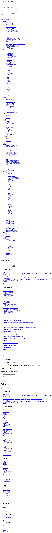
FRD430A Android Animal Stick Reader (11, 318)
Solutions (5, 21)
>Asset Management (10, 36)
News (7, 245)
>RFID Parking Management (11, 32)
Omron (9, 205)
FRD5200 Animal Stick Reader (9, 345)
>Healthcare (8, 105)
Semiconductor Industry (10, 146)
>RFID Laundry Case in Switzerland (13, 41)
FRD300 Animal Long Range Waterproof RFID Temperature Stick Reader (18, 322)
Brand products (9, 195)
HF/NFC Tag (11, 187)
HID (9, 196)
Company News (11, 246)
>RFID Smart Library (10, 48)
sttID (9, 207)
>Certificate (8, 131)
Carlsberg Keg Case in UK (11, 167)
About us (7, 239)
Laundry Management (10, 227)
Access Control (9, 156)
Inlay (9, 189)
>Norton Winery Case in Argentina (13, 40)
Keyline (9, 210)
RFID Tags (8, 184)
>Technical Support (9, 127)
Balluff (9, 203)
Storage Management (10, 155)
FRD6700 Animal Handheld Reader (10, 349)
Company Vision (11, 241)
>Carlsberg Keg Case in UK (11, 45)
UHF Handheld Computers (13, 178)
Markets (4, 97)
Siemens (9, 202)
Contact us (5, 136)
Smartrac (10, 214)
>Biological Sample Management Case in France (15, 44)
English (3, 14)
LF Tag (9, 186)
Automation (8, 220)
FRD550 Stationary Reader (8, 347)
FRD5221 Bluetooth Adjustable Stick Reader (12, 320)
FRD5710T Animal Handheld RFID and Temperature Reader (15, 324)
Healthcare (8, 224)
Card (9, 191)
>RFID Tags (8, 63)
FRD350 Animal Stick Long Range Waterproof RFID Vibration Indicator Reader (19, 334)
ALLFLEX (10, 213)
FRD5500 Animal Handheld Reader (10, 340)
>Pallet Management (10, 28)
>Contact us (8, 138)
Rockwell (10, 204)
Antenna (10, 179)
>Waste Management (10, 106)
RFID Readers (8, 172)
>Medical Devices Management (12, 31)
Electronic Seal (11, 194)
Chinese (2, 15)
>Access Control (9, 35)
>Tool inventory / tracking (11, 108)
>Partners (7, 116)
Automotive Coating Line (11, 147)
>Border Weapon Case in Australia (13, 38)
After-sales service (9, 254)
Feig (9, 215)
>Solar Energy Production (11, 27)
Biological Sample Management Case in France (15, 165)
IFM (9, 201)
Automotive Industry (10, 223)
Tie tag (9, 193)
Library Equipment (12, 182)
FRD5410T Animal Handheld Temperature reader (13, 336)
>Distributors (8, 115)
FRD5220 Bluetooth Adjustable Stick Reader (12, 329)
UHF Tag (10, 188)
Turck (9, 199)
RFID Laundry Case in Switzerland (13, 163)
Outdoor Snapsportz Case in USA (12, 161)
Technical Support (9, 244)
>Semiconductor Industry (11, 24)
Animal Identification (12, 185)
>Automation (8, 100)
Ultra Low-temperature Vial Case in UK (14, 168)
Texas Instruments (11, 212)
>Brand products (9, 74)
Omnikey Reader (11, 176)
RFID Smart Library (10, 170)
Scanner (9, 181)
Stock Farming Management (11, 145)
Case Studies (8, 250)
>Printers (7, 96)
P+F (9, 197)
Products (5, 49)
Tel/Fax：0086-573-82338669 (9, 362)
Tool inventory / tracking (10, 228)
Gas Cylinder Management (11, 152)
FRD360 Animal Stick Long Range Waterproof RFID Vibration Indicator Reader (19, 327)
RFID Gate (10, 180)
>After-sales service (10, 139)
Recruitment (8, 255)
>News (7, 128)
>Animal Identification (10, 99)
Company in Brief (11, 240)
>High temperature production (12, 112)
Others (7, 159)
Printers (4, 119)
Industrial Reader (11, 174)
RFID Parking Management (11, 154)
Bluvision (7, 169)
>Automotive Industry (10, 104)
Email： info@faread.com (8, 364)
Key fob (9, 190)
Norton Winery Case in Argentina (12, 162)
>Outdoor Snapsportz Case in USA (13, 39)
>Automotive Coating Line (11, 25)
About (4, 120)
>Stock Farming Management (12, 23)
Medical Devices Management (12, 153)
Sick (9, 198)
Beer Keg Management (10, 151)
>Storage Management (10, 33)
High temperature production (11, 231)
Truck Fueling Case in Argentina (12, 164)
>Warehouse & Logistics (10, 102)
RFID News (10, 247)
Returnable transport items (11, 229)
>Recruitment (8, 141)
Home (4, 143)
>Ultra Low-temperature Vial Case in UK (14, 46)
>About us (8, 122)
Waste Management (9, 225)
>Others (7, 37)
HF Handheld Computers (13, 177)
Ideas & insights (6, 132)
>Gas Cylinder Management (11, 30)
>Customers (8, 118)
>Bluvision (8, 47)
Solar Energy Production (10, 148)
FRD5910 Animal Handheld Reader (10, 343)
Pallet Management (9, 150)
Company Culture (11, 242)
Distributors (8, 233)
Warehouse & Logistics (10, 221)
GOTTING (10, 206)
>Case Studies (8, 135)
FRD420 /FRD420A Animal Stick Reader (11, 331)
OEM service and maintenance (12, 230)
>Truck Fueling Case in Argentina (12, 42)
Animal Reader (11, 173)
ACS (9, 208)
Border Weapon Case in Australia (12, 160)
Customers (8, 236)
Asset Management (9, 157)
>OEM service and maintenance (12, 111)
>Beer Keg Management (10, 29)
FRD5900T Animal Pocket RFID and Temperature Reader (15, 338)
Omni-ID (10, 211)
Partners (4, 113)
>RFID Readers (9, 52)
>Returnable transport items (11, 110)
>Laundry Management (10, 107)
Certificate (8, 248)
